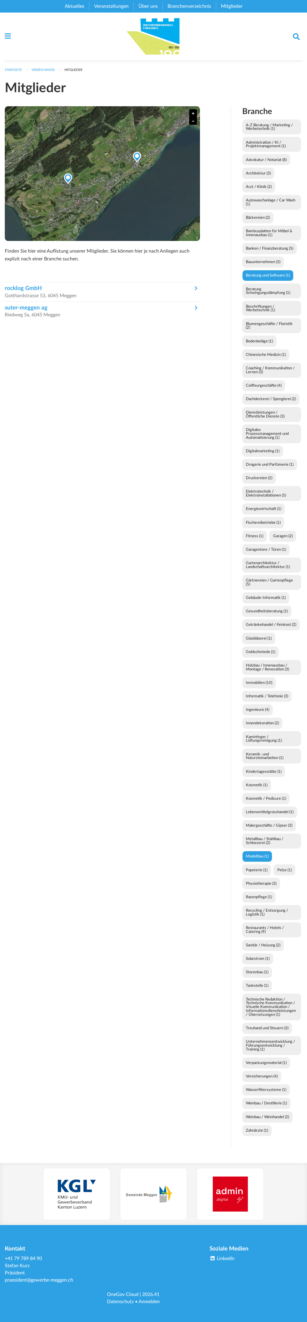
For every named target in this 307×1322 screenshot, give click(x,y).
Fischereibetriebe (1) (263, 522)
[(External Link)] (76, 1194)
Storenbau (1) (257, 972)
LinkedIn (225, 1258)
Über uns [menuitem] (148, 6)
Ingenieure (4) (257, 709)
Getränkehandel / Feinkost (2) (271, 624)
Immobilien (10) (259, 682)
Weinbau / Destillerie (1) (266, 1103)
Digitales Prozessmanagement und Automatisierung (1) (267, 433)
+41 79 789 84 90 (23, 1258)
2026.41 (150, 1294)
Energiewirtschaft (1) (263, 509)
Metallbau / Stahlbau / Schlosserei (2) (264, 841)
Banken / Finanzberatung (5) (269, 248)
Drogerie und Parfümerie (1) (270, 464)
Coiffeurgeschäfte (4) (264, 385)
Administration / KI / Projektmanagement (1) (266, 144)
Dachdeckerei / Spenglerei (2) (271, 399)
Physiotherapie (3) (261, 883)
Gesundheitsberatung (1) (267, 611)
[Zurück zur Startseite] (153, 36)
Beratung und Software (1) (268, 275)
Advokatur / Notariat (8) (266, 160)
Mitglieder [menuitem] (232, 6)
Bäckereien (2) (258, 217)
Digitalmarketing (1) (262, 451)
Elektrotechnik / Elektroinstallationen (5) (266, 493)
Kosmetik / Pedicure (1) (266, 798)
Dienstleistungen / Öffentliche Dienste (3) (265, 414)
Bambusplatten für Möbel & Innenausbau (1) (269, 233)
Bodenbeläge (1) (259, 341)
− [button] (193, 121)
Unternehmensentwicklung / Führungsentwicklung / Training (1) (270, 1045)
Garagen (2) (283, 536)
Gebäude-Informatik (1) (266, 597)
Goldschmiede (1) (260, 652)
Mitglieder (73, 70)
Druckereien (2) (259, 478)
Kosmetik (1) (256, 785)
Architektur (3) (258, 173)
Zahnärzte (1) (257, 1130)
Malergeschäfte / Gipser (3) (269, 825)
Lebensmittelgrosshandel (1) (270, 812)
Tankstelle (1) (257, 985)
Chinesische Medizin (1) (266, 354)
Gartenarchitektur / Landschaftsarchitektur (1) (268, 565)
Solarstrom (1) (258, 958)
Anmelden (149, 1301)
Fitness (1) (254, 536)
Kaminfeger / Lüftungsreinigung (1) (264, 739)
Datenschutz (120, 1301)
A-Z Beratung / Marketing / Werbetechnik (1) (269, 127)
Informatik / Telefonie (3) (267, 696)
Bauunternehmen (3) (263, 262)
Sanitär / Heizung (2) (263, 945)
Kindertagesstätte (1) (264, 771)
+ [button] (193, 113)
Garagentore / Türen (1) (266, 549)
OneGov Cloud (123, 1294)
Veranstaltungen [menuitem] (111, 6)
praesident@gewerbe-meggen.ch (39, 1280)
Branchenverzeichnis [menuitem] (189, 6)
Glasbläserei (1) (259, 638)
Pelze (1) (284, 870)
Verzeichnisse (43, 70)
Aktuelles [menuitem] (74, 6)
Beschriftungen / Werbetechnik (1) (260, 308)
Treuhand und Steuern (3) (267, 1028)
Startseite (13, 70)
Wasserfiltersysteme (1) (266, 1090)
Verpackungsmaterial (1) (266, 1063)
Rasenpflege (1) (259, 897)
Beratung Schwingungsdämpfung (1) (268, 291)
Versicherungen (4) (262, 1076)
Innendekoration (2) (262, 723)
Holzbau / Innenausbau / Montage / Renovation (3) (267, 667)
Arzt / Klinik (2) (259, 187)
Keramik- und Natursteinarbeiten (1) (264, 756)
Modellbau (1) (257, 856)
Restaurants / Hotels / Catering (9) (265, 930)
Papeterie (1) (256, 870)
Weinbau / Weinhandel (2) (267, 1117)
